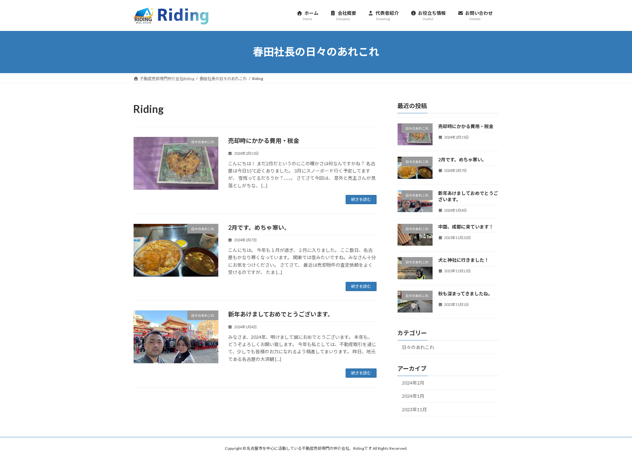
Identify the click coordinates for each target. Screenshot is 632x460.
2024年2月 (413, 382)
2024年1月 (413, 396)
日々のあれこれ (418, 347)
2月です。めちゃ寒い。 (259, 227)
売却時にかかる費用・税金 (263, 140)
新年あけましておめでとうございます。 (280, 314)
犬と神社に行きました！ (463, 260)
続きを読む (361, 199)
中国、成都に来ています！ (465, 227)
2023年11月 (414, 409)
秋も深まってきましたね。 (465, 293)
